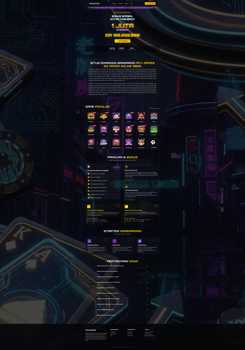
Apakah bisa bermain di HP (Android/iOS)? (122, 299)
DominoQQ (130, 333)
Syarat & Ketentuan (149, 332)
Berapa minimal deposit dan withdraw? (122, 271)
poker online (126, 78)
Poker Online (130, 335)
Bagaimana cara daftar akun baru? (122, 315)
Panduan (126, 3)
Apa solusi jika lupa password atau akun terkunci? (122, 304)
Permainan (120, 3)
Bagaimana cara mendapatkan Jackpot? (122, 293)
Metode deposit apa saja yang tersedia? (122, 277)
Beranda (114, 3)
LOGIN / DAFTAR (150, 3)
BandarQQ (129, 332)
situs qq (144, 85)
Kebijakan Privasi (148, 333)
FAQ (131, 3)
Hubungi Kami (113, 333)
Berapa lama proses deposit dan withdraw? (122, 282)
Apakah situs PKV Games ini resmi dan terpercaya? (122, 266)
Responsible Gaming (149, 335)
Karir (111, 335)
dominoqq (114, 89)
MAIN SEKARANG (122, 41)
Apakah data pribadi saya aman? (122, 310)
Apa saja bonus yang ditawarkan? (122, 288)
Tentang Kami (113, 332)
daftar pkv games (145, 90)
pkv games (150, 74)
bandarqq (91, 73)
